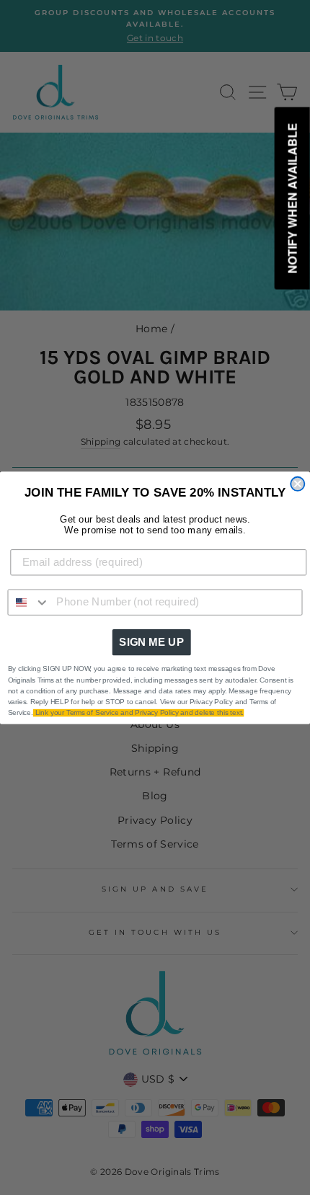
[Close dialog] (297, 483)
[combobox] (28, 602)
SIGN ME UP (151, 641)
